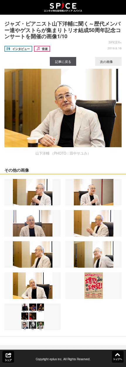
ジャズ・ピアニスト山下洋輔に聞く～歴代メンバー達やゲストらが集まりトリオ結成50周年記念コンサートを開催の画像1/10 (62, 30)
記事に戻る (63, 61)
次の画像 (107, 61)
